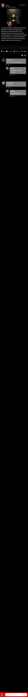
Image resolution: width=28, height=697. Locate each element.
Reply (12, 64)
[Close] (3, 3)
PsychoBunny (13, 93)
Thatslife (12, 70)
